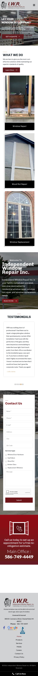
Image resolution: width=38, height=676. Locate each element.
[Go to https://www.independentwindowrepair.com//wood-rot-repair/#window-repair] (19, 103)
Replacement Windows (15, 468)
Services (19, 643)
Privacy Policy (19, 657)
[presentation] (18, 492)
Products (19, 640)
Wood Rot (11, 461)
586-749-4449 (19, 556)
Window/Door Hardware (16, 454)
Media (19, 647)
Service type (10, 451)
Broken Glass (12, 464)
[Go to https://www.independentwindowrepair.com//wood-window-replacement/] (19, 218)
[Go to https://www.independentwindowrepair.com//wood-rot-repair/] (19, 160)
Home (19, 636)
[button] (11, 70)
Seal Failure (11, 458)
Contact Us (19, 654)
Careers (19, 650)
